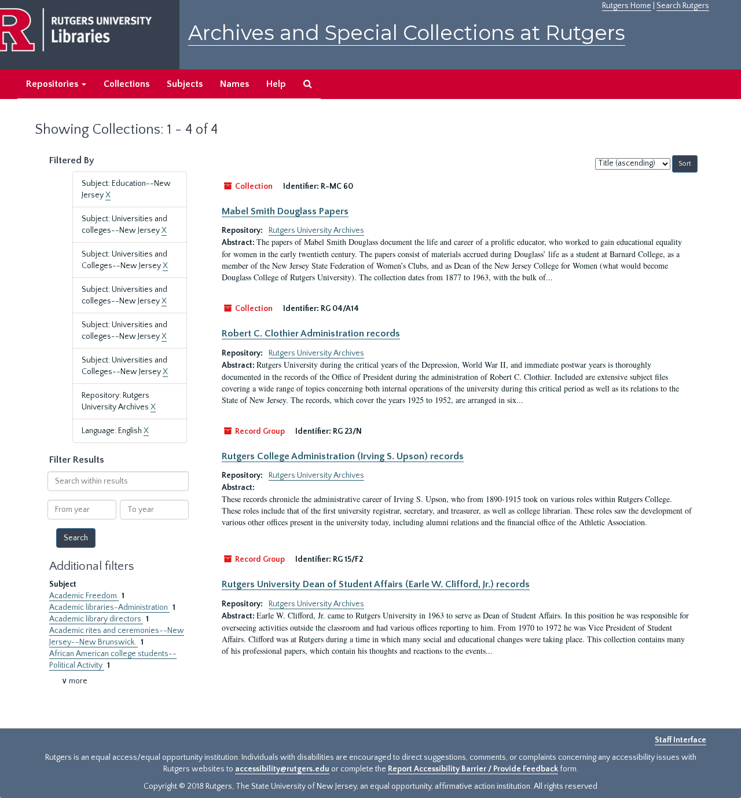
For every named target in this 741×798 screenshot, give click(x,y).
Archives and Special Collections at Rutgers (406, 32)
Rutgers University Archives (316, 230)
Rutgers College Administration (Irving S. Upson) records (343, 456)
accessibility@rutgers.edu (282, 769)
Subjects (185, 84)
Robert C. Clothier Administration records (311, 333)
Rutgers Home (626, 5)
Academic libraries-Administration (109, 607)
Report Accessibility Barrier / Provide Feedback (473, 769)
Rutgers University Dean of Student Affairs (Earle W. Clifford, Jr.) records (376, 584)
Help (276, 84)
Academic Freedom (84, 596)
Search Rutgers (682, 5)
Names (234, 84)
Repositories (53, 84)
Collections (126, 84)
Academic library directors (96, 619)
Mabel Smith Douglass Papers (285, 211)
